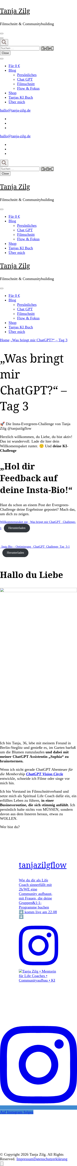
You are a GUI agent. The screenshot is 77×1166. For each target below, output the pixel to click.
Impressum (25, 1159)
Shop (12, 93)
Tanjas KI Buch (21, 97)
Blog (12, 70)
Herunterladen (16, 528)
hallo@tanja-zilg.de (15, 110)
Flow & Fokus (28, 88)
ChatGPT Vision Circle (44, 774)
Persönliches (27, 75)
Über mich (17, 102)
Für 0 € (14, 66)
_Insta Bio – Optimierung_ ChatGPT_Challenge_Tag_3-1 (35, 546)
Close (5, 53)
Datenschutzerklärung (50, 1159)
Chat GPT (25, 79)
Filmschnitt (26, 84)
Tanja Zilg (15, 10)
